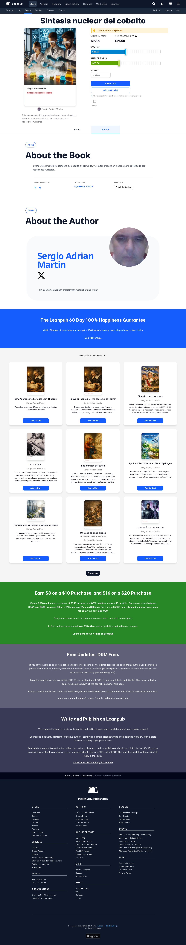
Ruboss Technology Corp (107, 926)
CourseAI (36, 848)
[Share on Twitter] (35, 187)
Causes (79, 873)
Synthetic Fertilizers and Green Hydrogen (150, 463)
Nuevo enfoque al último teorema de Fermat (93, 399)
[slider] (126, 52)
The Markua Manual (84, 854)
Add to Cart (110, 83)
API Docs (79, 858)
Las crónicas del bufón (93, 465)
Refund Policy (125, 873)
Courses (50, 10)
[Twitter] (41, 275)
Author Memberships (85, 813)
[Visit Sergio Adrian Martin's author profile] (129, 247)
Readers (56, 4)
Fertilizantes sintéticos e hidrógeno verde (36, 525)
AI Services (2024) (127, 841)
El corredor (36, 464)
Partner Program (83, 870)
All (20, 10)
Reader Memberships (128, 813)
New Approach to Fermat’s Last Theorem (35, 399)
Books (28, 10)
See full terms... (93, 337)
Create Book (81, 816)
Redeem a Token (39, 836)
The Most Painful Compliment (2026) (135, 835)
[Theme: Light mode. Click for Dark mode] (162, 4)
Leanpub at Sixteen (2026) (130, 838)
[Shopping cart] (170, 4)
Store (33, 4)
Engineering (79, 186)
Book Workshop (39, 879)
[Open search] (154, 4)
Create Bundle (82, 819)
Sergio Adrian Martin (52, 109)
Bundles (38, 10)
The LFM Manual (83, 851)
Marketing (101, 4)
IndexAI (35, 854)
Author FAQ (80, 838)
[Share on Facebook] (40, 187)
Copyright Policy (126, 866)
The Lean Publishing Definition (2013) (135, 848)
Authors (44, 4)
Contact (79, 895)
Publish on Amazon (40, 864)
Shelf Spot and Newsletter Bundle (47, 861)
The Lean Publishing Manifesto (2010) (135, 851)
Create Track (81, 826)
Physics (89, 186)
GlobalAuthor (38, 851)
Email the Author (124, 187)
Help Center (124, 823)
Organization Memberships (44, 895)
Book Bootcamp (39, 883)
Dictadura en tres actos (150, 396)
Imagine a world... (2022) (130, 844)
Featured (10, 10)
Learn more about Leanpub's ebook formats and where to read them (93, 698)
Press (78, 898)
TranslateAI (37, 867)
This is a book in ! (110, 30)
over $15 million (86, 626)
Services (87, 4)
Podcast (157, 10)
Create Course (82, 823)
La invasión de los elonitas (150, 527)
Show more (93, 573)
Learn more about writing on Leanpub (93, 633)
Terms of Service (126, 863)
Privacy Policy (125, 870)
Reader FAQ (124, 819)
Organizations (72, 4)
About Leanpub (82, 888)
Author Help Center (84, 841)
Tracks (62, 10)
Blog (78, 892)
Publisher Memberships (42, 898)
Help (178, 10)
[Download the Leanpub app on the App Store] (93, 936)
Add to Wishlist (110, 90)
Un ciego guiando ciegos (93, 533)
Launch (168, 10)
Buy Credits (124, 816)
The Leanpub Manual (85, 848)
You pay (94, 70)
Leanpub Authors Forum (86, 844)
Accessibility (81, 876)
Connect (115, 4)
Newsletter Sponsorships (43, 858)
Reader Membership (132, 96)
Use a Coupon (38, 832)
